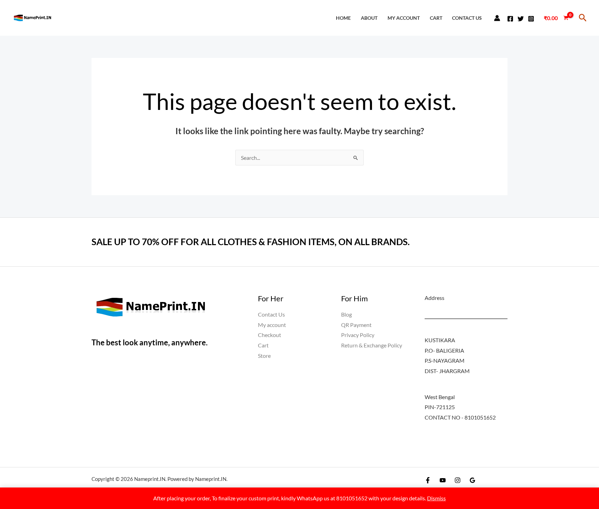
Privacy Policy (357, 334)
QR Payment (356, 324)
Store (264, 355)
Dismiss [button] (436, 498)
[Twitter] (521, 19)
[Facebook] (510, 19)
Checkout (269, 334)
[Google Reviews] (472, 480)
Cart (436, 18)
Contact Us (467, 18)
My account (404, 18)
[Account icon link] (497, 18)
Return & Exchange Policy (371, 345)
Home (343, 18)
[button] (583, 18)
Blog (346, 314)
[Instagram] (531, 19)
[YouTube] (443, 480)
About (369, 18)
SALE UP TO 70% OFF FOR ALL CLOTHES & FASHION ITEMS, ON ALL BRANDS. (251, 241)
